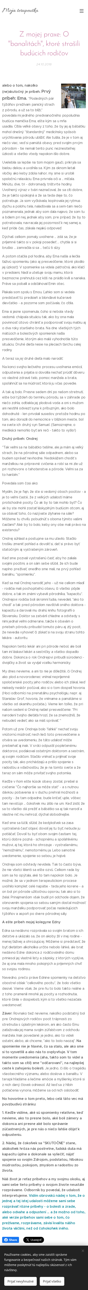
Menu (81, 10)
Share (13, 1240)
